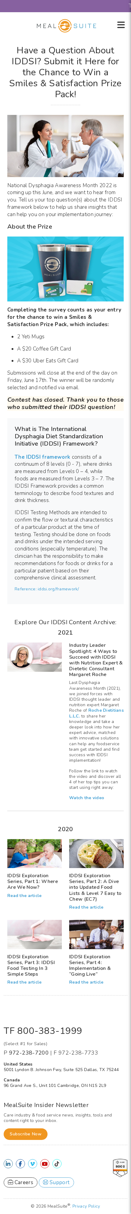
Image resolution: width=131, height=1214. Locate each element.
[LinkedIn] (8, 1164)
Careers (23, 1182)
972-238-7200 (29, 1052)
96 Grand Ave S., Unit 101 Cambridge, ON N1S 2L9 (55, 1085)
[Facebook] (20, 1164)
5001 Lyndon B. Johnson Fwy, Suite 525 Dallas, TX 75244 (61, 1070)
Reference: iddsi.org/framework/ (47, 589)
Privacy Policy (86, 1206)
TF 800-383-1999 (43, 1031)
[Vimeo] (32, 1164)
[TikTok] (57, 1164)
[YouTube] (45, 1164)
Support (59, 1182)
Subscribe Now (25, 1134)
